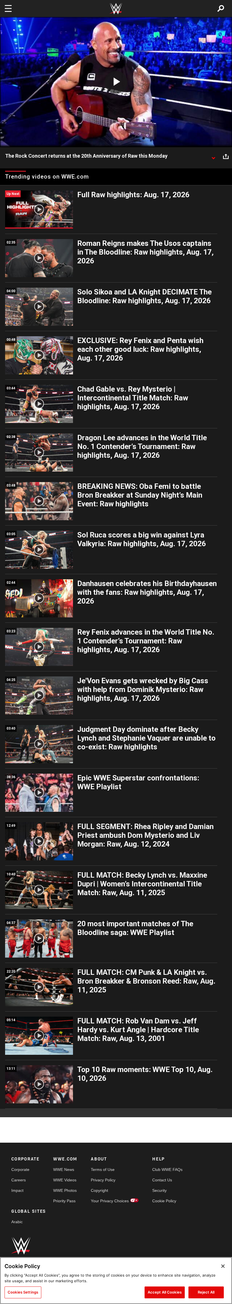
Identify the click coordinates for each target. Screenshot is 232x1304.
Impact (17, 1190)
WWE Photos (65, 1190)
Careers (18, 1180)
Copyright (99, 1190)
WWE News (63, 1169)
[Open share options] (226, 156)
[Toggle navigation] (8, 8)
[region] (116, 1280)
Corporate (20, 1169)
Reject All (206, 1292)
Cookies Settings (23, 1292)
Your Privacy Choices (110, 1201)
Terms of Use (103, 1169)
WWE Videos (64, 1180)
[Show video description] (213, 156)
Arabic (17, 1222)
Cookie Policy (164, 1201)
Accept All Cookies (165, 1292)
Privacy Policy (103, 1180)
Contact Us (162, 1180)
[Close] (223, 1266)
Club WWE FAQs (167, 1169)
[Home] (116, 8)
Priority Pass (64, 1201)
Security (159, 1190)
